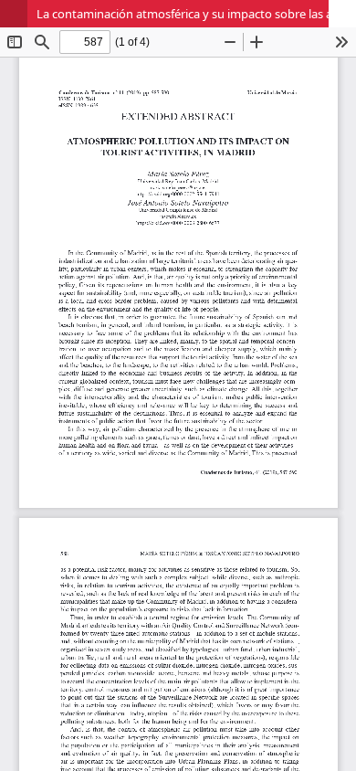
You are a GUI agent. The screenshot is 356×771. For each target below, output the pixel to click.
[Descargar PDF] (342, 13)
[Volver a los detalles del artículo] (13, 13)
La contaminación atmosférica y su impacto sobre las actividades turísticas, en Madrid (196, 13)
